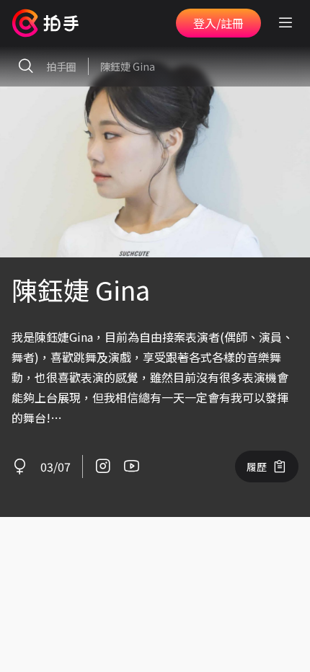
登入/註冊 (218, 23)
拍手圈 (61, 66)
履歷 (257, 466)
